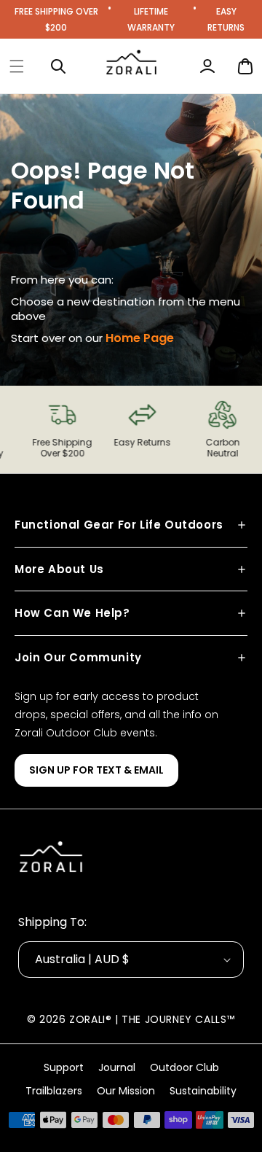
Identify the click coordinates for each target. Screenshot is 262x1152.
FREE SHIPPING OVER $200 (56, 19)
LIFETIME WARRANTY (151, 19)
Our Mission (126, 1090)
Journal (116, 1067)
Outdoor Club (184, 1067)
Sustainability (203, 1090)
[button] (16, 66)
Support (64, 1067)
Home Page (140, 338)
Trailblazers (53, 1090)
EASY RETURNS (226, 19)
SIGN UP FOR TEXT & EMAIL (96, 770)
